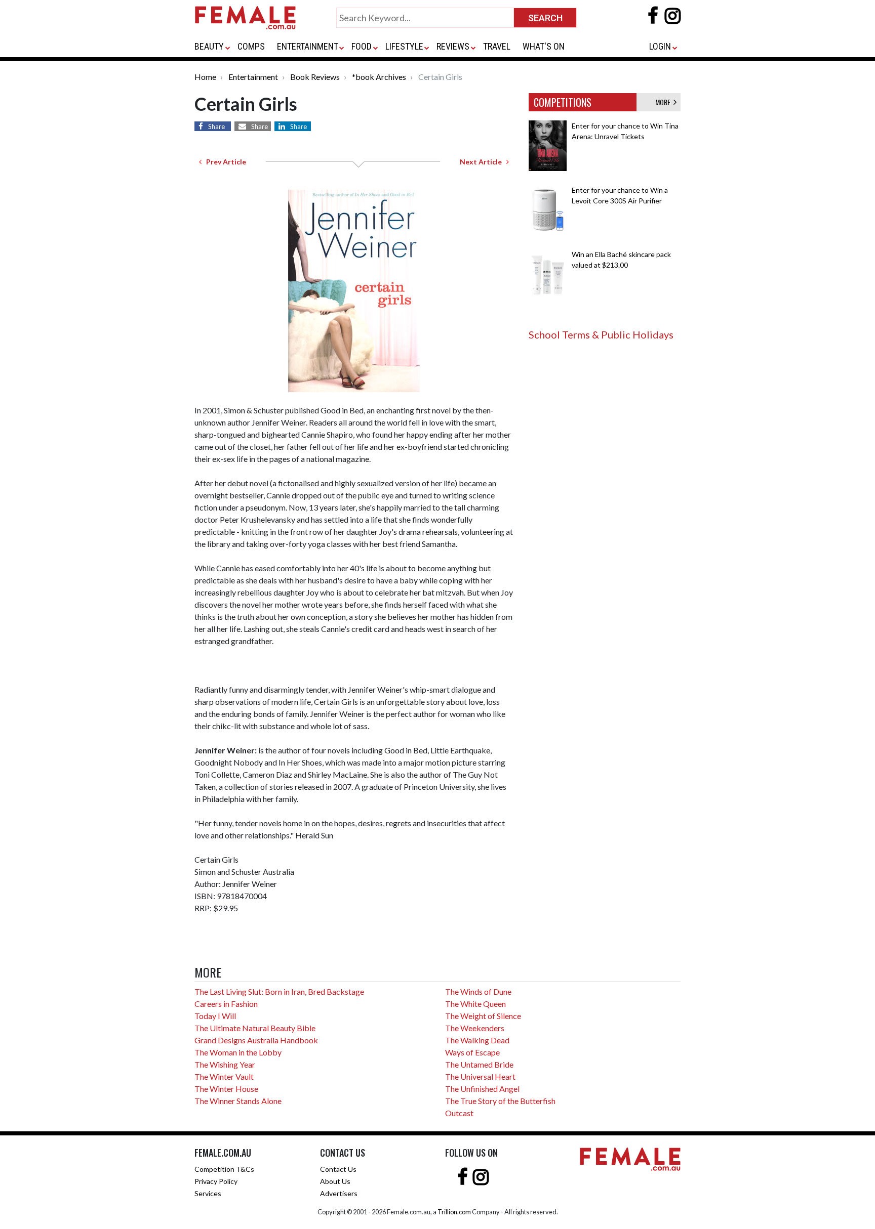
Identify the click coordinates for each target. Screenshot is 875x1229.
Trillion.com (454, 1212)
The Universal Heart (480, 1076)
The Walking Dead (477, 1040)
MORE (664, 102)
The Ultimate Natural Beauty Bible (254, 1028)
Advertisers (338, 1193)
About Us (335, 1181)
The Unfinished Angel (482, 1088)
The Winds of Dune (478, 991)
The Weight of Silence (483, 1016)
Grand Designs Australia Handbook (256, 1040)
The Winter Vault (224, 1076)
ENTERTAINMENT (307, 46)
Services (207, 1193)
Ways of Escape (472, 1052)
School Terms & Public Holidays (601, 334)
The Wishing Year (224, 1064)
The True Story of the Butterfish (500, 1101)
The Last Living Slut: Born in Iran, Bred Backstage (279, 991)
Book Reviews (315, 76)
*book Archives (379, 76)
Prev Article (224, 161)
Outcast (459, 1113)
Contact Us (338, 1169)
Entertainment (253, 76)
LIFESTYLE (404, 46)
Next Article (483, 161)
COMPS (251, 46)
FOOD (361, 46)
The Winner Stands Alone (238, 1101)
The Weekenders (474, 1028)
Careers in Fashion (226, 1003)
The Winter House (226, 1088)
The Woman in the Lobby (238, 1052)
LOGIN (660, 46)
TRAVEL (496, 46)
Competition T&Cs (224, 1169)
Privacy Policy (215, 1181)
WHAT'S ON (544, 46)
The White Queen (475, 1003)
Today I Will (215, 1016)
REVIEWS (452, 46)
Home (205, 76)
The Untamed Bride (479, 1064)
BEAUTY (209, 46)
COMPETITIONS (562, 102)
